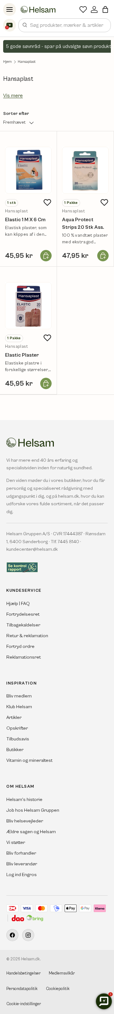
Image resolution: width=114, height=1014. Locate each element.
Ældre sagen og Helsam (31, 831)
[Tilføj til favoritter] (47, 202)
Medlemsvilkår (62, 973)
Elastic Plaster (22, 355)
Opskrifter (17, 728)
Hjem (7, 62)
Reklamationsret (23, 657)
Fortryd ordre (20, 646)
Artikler (14, 717)
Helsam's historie (24, 799)
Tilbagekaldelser (23, 625)
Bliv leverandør (21, 864)
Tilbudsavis (17, 739)
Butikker (14, 749)
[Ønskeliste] (83, 9)
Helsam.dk (30, 959)
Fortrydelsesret (23, 614)
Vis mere (13, 95)
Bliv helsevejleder (24, 821)
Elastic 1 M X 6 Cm (25, 219)
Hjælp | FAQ (18, 603)
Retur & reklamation (27, 635)
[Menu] (9, 9)
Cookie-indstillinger (23, 1004)
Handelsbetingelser (23, 973)
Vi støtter (15, 842)
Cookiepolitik (58, 989)
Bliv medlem (19, 696)
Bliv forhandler (21, 853)
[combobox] (64, 25)
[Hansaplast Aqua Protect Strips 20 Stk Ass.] (85, 170)
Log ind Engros (21, 874)
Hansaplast (26, 62)
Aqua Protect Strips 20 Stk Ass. (83, 223)
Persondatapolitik (22, 989)
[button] (105, 9)
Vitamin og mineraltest (29, 760)
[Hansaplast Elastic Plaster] (28, 305)
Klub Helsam (19, 706)
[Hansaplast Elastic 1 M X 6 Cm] (28, 170)
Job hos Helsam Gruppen (32, 810)
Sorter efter (16, 113)
